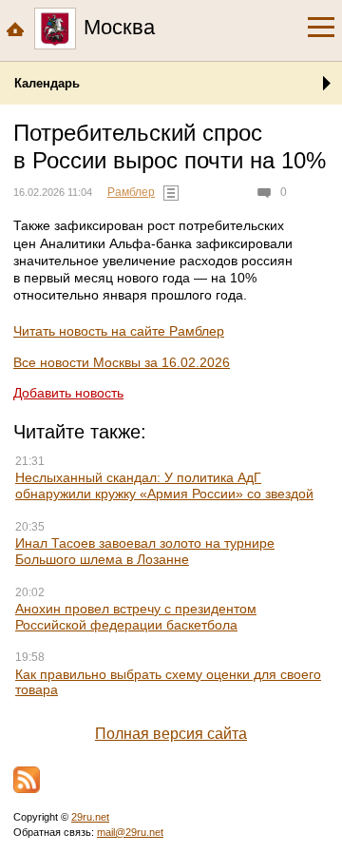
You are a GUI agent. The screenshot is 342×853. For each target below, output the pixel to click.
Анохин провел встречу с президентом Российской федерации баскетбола (135, 616)
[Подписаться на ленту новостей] (26, 779)
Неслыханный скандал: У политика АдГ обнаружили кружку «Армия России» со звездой (164, 485)
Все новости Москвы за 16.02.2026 (121, 362)
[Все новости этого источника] (171, 193)
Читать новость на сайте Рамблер (118, 331)
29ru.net (90, 817)
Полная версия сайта (171, 734)
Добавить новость (68, 392)
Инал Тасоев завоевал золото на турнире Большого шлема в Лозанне (145, 551)
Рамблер (131, 192)
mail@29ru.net (130, 832)
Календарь (47, 83)
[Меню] (321, 27)
